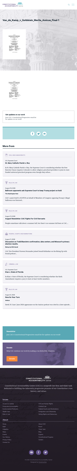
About (5, 419)
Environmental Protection (10, 409)
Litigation (5, 429)
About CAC (42, 424)
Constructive (43, 462)
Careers (40, 440)
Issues (5, 399)
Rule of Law (6, 414)
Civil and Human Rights (45, 404)
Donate (12, 358)
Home (4, 424)
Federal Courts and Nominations (48, 409)
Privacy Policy (7, 440)
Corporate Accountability (10, 406)
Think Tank (41, 429)
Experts (40, 434)
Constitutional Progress (45, 437)
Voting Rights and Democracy (47, 414)
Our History (6, 437)
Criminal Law (42, 406)
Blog (39, 432)
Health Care (6, 411)
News (4, 432)
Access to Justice (8, 404)
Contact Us (6, 442)
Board (40, 426)
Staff (4, 426)
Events (5, 434)
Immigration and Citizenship (47, 411)
